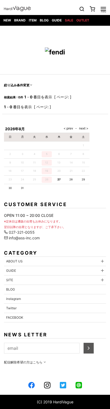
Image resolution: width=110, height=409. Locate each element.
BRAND (20, 20)
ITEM (33, 20)
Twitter (11, 308)
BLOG (44, 20)
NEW (7, 20)
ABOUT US (14, 261)
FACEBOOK (14, 317)
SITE (9, 280)
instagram (13, 299)
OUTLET (82, 20)
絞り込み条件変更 (17, 85)
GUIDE (57, 20)
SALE (69, 20)
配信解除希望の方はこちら (23, 362)
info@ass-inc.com (24, 238)
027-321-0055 (21, 232)
